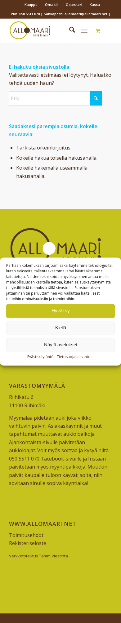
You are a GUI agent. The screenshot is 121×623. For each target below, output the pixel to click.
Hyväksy (61, 310)
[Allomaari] (50, 30)
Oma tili (51, 4)
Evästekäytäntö (40, 356)
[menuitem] (31, 4)
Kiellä (60, 327)
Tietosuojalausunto (74, 356)
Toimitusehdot (26, 535)
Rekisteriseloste (27, 543)
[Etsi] (69, 30)
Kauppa (31, 4)
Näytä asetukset (60, 344)
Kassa (95, 4)
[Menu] (84, 30)
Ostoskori (74, 4)
